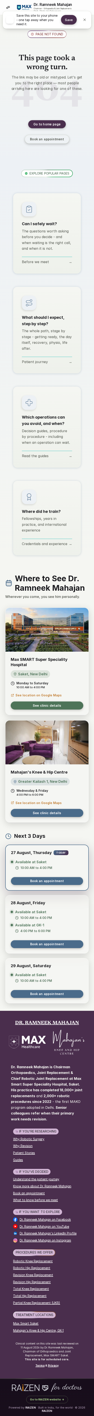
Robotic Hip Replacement (31, 1268)
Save (69, 23)
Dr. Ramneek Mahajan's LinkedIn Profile (48, 1233)
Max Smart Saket (25, 1323)
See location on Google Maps (39, 695)
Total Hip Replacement (30, 1296)
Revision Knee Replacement (33, 1275)
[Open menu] (7, 7)
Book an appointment (47, 881)
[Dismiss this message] (84, 23)
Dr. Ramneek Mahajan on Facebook (45, 1219)
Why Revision (23, 1146)
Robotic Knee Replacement (33, 1261)
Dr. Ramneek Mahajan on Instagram (45, 1240)
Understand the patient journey (36, 1179)
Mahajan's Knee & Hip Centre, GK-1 (38, 1330)
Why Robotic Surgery (28, 1139)
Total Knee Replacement (31, 1289)
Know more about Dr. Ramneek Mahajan (42, 1186)
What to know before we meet (35, 1200)
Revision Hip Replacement (32, 1282)
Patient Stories (24, 1153)
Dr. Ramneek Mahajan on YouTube (44, 1226)
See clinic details (47, 705)
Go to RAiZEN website (47, 1399)
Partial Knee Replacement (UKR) (36, 1303)
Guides (18, 1160)
